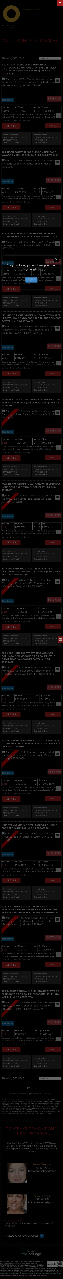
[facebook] (42, 1235)
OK (31, 280)
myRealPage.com (31, 1254)
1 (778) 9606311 (40, 140)
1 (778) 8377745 (10, 140)
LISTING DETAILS (11, 126)
